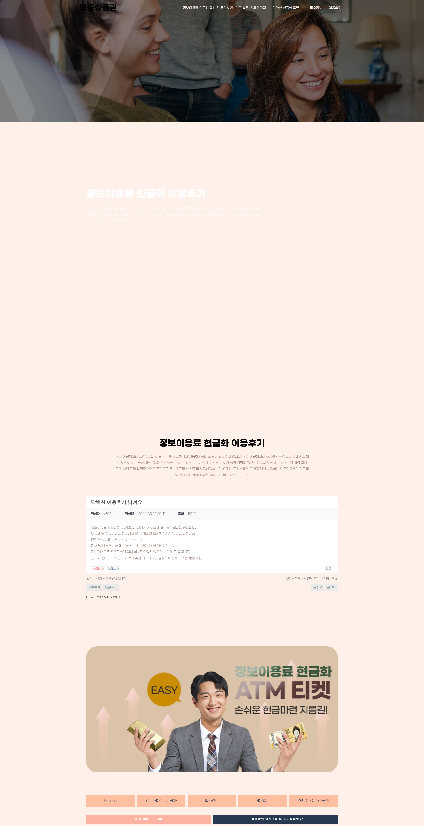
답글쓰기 (111, 587)
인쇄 (329, 568)
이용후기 (335, 8)
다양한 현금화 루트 (286, 8)
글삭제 (331, 587)
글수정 (317, 587)
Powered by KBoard (103, 597)
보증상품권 (98, 8)
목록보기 (94, 587)
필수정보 (316, 8)
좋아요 (98, 568)
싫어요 (113, 568)
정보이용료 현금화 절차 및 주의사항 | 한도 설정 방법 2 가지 (224, 8)
